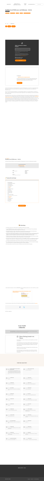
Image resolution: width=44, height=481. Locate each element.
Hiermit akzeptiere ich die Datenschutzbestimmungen (19, 57)
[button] (19, 165)
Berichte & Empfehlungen (17, 4)
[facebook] (40, 2)
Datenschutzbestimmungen (23, 55)
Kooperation (31, 4)
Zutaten (13, 26)
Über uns (25, 4)
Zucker (10, 197)
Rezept (9, 26)
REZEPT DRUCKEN (22, 205)
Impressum (36, 303)
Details (27, 293)
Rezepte (9, 4)
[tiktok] (38, 2)
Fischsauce (10, 196)
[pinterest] (42, 2)
